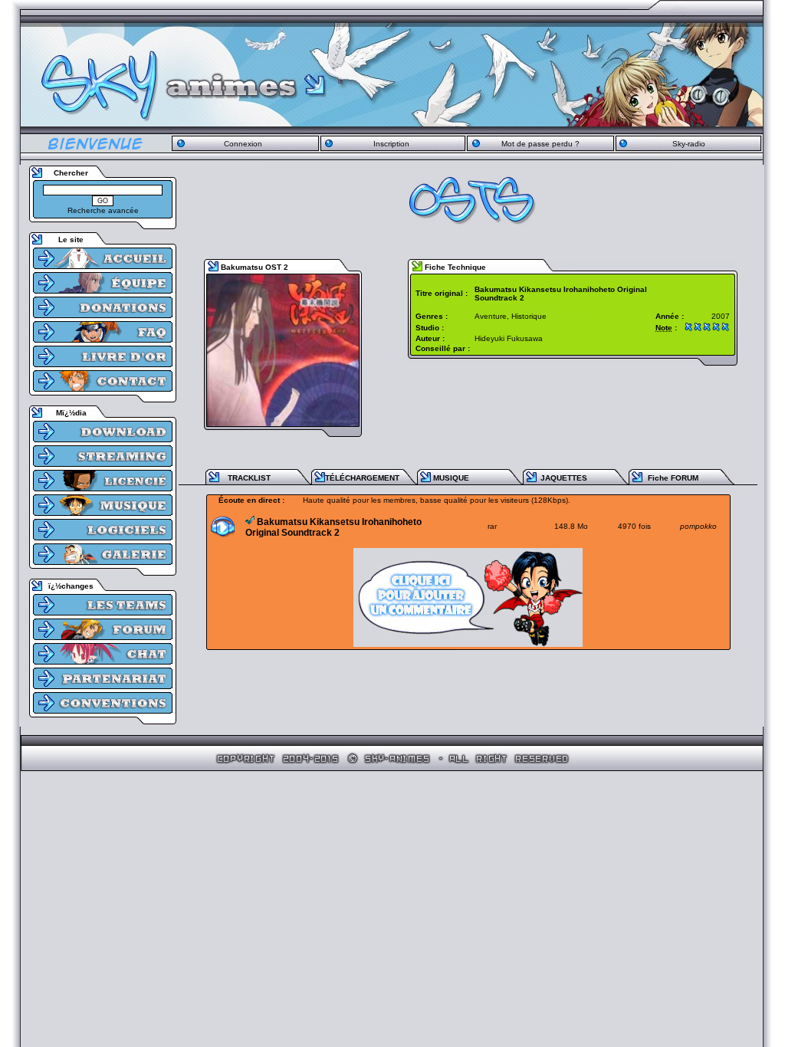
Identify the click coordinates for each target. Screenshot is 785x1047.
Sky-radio (688, 143)
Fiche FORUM (673, 478)
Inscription (391, 143)
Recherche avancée (103, 210)
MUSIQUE (451, 478)
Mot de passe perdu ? (540, 143)
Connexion (243, 143)
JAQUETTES (563, 478)
